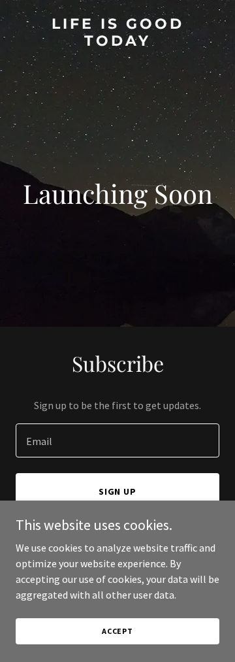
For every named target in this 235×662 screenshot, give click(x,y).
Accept (117, 631)
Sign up (118, 491)
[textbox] (117, 440)
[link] (117, 41)
